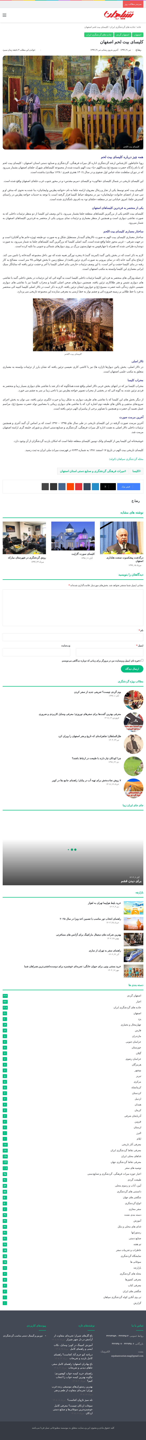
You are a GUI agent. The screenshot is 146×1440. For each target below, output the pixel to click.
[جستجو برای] (141, 16)
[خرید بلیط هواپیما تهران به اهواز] (133, 908)
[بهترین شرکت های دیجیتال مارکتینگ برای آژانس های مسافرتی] (133, 939)
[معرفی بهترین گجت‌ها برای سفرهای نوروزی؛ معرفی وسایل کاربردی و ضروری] (133, 722)
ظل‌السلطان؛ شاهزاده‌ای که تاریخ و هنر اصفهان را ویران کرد (89, 736)
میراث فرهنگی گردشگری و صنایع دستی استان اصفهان (92, 471)
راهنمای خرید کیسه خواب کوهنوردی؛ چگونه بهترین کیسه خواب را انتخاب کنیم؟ (74, 1377)
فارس (138, 1030)
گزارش (137, 1303)
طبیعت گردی (134, 1179)
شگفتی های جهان (132, 1197)
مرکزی (137, 1081)
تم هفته (137, 1244)
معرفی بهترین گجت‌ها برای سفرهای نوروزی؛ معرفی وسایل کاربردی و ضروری (80, 714)
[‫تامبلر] (87, 486)
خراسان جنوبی (133, 1041)
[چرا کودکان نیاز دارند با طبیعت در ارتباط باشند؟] (133, 766)
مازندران (136, 1036)
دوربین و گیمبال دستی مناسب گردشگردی (23, 1335)
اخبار (138, 1001)
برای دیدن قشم (131, 881)
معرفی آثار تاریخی (131, 1144)
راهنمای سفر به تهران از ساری (105, 950)
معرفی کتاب (134, 1285)
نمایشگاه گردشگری (131, 1256)
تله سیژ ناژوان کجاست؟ (80, 1400)
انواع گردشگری (133, 1203)
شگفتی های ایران (132, 1291)
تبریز (138, 1076)
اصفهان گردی (122, 34)
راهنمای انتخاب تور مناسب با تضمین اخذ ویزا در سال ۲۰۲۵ (90, 919)
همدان (138, 1104)
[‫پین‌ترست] (78, 486)
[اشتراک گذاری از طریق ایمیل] (53, 486)
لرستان (137, 1127)
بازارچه (137, 1267)
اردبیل (138, 1098)
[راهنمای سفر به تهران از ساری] (133, 955)
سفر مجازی (135, 1209)
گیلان (138, 1053)
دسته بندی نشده (132, 1215)
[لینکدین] (95, 486)
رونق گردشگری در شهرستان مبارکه (27, 557)
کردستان (136, 1093)
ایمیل (139, 645)
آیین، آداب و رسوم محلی (128, 1185)
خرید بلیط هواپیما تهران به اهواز (104, 903)
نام (141, 630)
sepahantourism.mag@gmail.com (127, 1355)
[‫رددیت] (70, 486)
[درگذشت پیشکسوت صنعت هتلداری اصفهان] (121, 538)
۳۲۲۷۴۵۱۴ (124, 1336)
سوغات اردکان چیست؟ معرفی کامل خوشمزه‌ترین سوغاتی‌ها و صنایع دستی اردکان (73, 1409)
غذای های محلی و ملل (129, 1226)
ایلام (139, 1138)
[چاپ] (45, 486)
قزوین (138, 1121)
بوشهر (138, 1070)
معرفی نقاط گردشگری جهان (126, 1162)
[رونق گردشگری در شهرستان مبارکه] (24, 538)
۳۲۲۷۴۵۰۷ (117, 1343)
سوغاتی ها (135, 1262)
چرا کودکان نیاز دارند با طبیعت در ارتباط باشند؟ (96, 758)
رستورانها (136, 1232)
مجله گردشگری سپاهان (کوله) (126, 459)
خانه (139, 27)
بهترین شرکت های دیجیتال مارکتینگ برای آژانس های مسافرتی (88, 934)
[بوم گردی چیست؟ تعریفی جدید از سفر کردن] (133, 700)
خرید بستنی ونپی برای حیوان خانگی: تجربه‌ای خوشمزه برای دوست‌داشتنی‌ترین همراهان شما (72, 966)
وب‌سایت (65, 645)
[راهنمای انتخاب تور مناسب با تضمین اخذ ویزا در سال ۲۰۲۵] (133, 923)
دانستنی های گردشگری (129, 1191)
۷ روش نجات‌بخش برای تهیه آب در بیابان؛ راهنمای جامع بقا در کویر (86, 780)
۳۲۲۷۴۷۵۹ (111, 1336)
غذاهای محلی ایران (131, 1156)
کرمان (138, 1110)
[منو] (4, 16)
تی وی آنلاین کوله (122, 1297)
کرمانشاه (136, 1087)
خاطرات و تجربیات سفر (128, 1250)
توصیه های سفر (133, 1168)
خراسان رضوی (133, 1058)
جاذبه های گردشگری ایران (122, 27)
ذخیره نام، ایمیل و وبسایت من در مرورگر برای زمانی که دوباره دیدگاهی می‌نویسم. (101, 660)
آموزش (137, 1220)
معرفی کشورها (133, 1279)
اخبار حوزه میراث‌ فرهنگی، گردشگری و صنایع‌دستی (114, 1174)
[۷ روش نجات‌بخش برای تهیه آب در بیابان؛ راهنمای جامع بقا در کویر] (133, 788)
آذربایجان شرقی (132, 1115)
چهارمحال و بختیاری (131, 1024)
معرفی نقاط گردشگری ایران (126, 1150)
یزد (139, 1018)
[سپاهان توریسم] (119, 15)
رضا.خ (138, 50)
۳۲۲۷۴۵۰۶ (129, 1343)
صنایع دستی (135, 1238)
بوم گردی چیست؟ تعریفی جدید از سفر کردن (97, 692)
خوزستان (136, 1047)
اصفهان (137, 34)
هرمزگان (136, 1064)
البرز (138, 1133)
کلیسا (135, 471)
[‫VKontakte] (62, 486)
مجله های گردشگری (130, 1273)
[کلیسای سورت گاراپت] (73, 536)
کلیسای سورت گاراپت (83, 554)
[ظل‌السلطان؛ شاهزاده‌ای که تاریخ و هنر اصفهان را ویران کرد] (133, 744)
